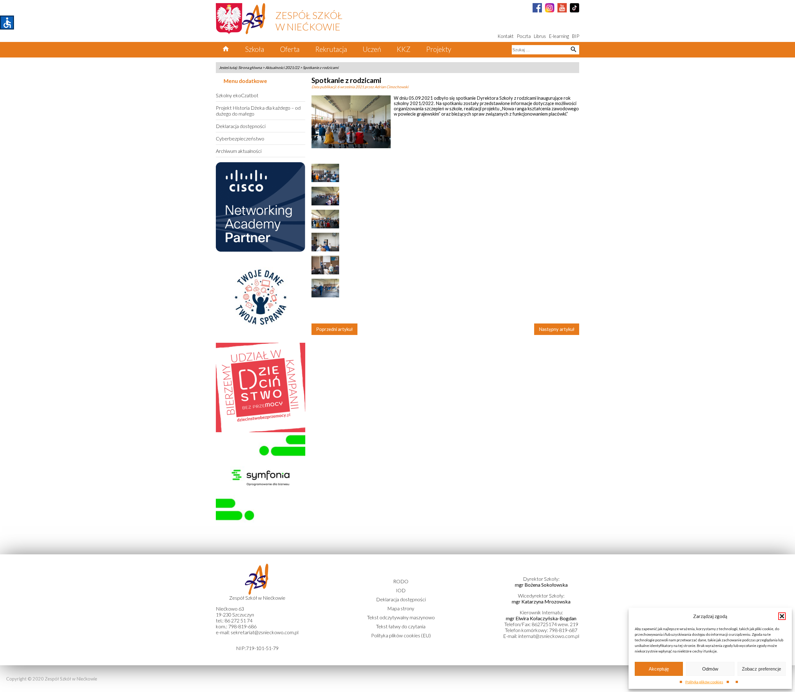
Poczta (524, 36)
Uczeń (372, 49)
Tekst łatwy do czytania (400, 626)
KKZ (404, 49)
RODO (400, 581)
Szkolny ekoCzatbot (237, 95)
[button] (782, 616)
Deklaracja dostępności (241, 126)
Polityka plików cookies (704, 682)
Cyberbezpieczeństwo (240, 138)
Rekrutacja (331, 49)
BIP (575, 36)
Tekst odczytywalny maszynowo (401, 617)
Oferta (290, 49)
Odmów (710, 668)
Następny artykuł (557, 329)
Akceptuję (659, 668)
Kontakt (505, 36)
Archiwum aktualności (238, 151)
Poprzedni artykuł (334, 329)
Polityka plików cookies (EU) (401, 635)
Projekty (438, 49)
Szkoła (254, 49)
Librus (540, 36)
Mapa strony (400, 608)
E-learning (559, 36)
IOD (401, 590)
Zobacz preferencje (761, 668)
